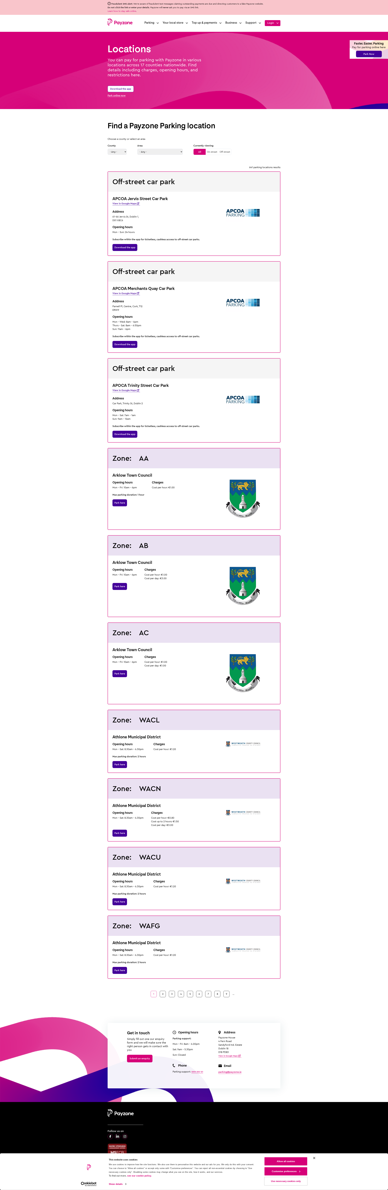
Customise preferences (284, 1171)
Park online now (117, 95)
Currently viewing (203, 145)
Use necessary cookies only (286, 1181)
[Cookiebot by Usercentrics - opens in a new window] (88, 1184)
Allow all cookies (286, 1161)
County (112, 145)
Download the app (120, 89)
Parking (149, 23)
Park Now (368, 54)
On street (212, 152)
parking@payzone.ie (229, 1072)
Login (270, 23)
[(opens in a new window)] (110, 1136)
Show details (116, 1184)
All (199, 152)
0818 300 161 (197, 1071)
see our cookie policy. (139, 1175)
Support (250, 23)
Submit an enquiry (140, 1058)
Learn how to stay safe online (122, 11)
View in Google (124, 203)
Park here (119, 503)
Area (140, 145)
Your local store (173, 23)
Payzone (120, 22)
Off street (225, 152)
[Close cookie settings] (314, 1158)
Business (231, 23)
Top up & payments (204, 23)
